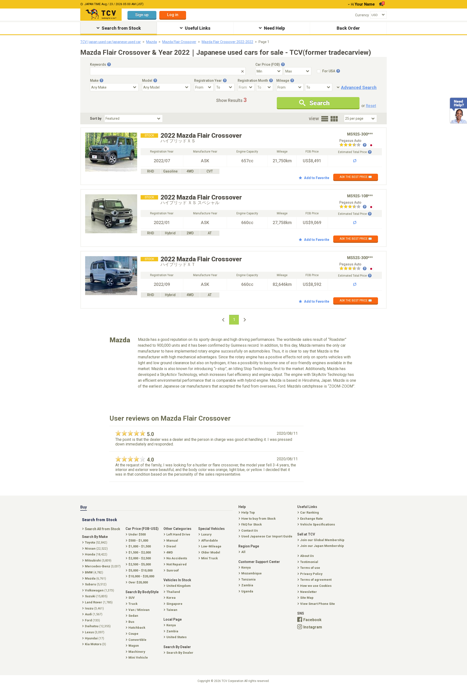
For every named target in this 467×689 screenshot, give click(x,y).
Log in (172, 14)
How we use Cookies (316, 586)
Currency (362, 15)
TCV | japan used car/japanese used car (110, 42)
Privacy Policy (311, 574)
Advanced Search (359, 87)
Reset (371, 105)
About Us (307, 556)
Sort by (95, 118)
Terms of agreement (316, 579)
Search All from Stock (102, 529)
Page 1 (264, 42)
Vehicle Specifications (317, 524)
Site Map (307, 597)
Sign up (142, 14)
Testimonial (309, 562)
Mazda (151, 42)
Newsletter (308, 592)
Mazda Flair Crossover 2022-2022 (227, 42)
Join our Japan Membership (322, 546)
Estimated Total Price (352, 152)
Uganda (247, 591)
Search (319, 103)
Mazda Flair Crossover (179, 42)
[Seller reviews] (353, 145)
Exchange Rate (311, 518)
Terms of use (310, 568)
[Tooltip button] (109, 64)
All (243, 552)
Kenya (246, 567)
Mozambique (251, 573)
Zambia (247, 585)
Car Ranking (309, 512)
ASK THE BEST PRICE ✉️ (356, 177)
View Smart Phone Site (317, 604)
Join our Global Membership (322, 540)
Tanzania (248, 579)
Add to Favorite (316, 178)
